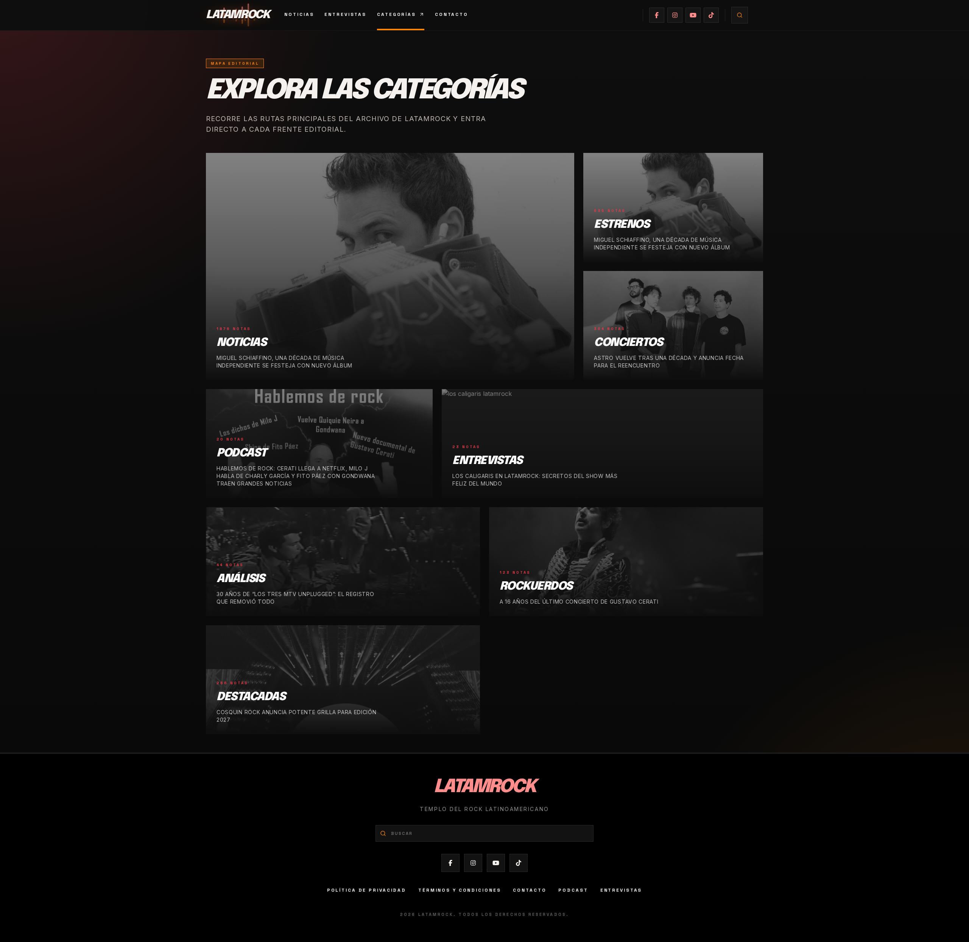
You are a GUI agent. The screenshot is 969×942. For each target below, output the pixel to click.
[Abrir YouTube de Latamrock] (693, 15)
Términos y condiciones (459, 890)
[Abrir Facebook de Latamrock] (656, 15)
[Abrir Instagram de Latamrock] (674, 15)
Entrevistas (345, 14)
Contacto (451, 14)
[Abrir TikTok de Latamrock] (711, 15)
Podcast (573, 890)
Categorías (396, 14)
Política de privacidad (366, 890)
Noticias (299, 14)
